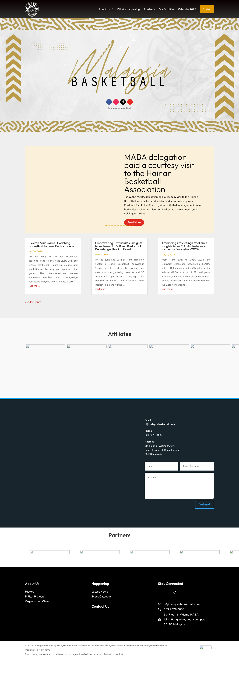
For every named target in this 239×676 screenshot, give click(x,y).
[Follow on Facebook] (109, 102)
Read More (134, 222)
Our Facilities (166, 9)
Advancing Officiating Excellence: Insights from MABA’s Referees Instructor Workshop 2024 (184, 246)
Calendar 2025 (187, 9)
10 (132, 225)
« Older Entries (33, 302)
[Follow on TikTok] (123, 102)
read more (34, 286)
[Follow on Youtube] (130, 102)
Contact (206, 9)
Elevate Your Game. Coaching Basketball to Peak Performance (51, 244)
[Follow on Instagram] (116, 102)
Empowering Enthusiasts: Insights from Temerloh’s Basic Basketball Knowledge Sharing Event (118, 246)
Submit (204, 504)
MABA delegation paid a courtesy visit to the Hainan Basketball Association (159, 173)
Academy (149, 9)
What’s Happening (128, 9)
